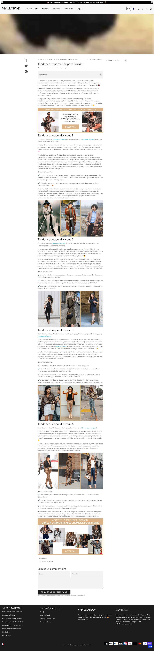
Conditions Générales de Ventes (13, 622)
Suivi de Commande (47, 618)
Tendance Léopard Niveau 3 (56, 330)
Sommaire (43, 75)
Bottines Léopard (59, 243)
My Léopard (71, 645)
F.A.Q (42, 612)
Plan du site (6, 635)
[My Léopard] (11, 9)
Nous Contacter (45, 622)
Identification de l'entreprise (12, 625)
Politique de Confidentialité (12, 618)
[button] (2, 2)
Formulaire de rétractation (11, 629)
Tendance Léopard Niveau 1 (55, 135)
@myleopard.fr (83, 619)
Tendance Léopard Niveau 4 (56, 424)
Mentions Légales (8, 615)
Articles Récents (112, 61)
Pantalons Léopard (44, 336)
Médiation (5, 632)
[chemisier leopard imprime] (70, 536)
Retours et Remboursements (12, 612)
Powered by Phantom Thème (83, 645)
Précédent (92, 59)
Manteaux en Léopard (89, 428)
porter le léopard (61, 346)
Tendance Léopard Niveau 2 (56, 239)
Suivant (99, 59)
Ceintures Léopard (59, 139)
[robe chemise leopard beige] (70, 120)
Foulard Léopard (88, 139)
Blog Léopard (45, 615)
